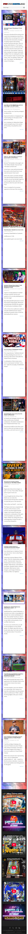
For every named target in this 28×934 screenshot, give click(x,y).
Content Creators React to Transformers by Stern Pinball (12, 547)
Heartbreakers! (7, 109)
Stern (11, 109)
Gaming (11, 351)
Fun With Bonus (9, 930)
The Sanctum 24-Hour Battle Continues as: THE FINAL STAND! (12, 482)
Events (15, 288)
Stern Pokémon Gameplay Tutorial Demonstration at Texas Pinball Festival (13, 738)
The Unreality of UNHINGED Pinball (13, 349)
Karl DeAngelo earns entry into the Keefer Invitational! (13, 414)
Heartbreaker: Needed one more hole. (14, 230)
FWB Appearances (16, 109)
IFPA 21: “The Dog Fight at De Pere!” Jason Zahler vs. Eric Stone (13, 157)
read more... (22, 62)
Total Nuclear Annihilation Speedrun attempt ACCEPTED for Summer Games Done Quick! (13, 675)
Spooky (18, 288)
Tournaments (17, 30)
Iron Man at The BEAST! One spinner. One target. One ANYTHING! (13, 105)
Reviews (15, 351)
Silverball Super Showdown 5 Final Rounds (13, 28)
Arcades (8, 484)
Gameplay (12, 30)
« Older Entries (7, 785)
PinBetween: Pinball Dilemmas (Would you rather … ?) (12, 607)
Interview (14, 549)
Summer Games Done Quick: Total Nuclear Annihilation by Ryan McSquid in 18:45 (13, 286)
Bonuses (9, 609)
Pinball (5, 30)
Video (8, 30)
